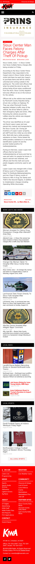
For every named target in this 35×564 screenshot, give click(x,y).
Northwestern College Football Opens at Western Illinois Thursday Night (17, 450)
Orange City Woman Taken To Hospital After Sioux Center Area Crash (16, 264)
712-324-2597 (13, 544)
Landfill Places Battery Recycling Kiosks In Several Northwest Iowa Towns (16, 367)
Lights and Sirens (7, 41)
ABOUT (5, 500)
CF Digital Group (24, 550)
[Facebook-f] (5, 559)
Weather (22, 470)
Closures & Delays (27, 2)
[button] (2, 12)
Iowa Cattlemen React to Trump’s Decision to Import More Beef (20, 392)
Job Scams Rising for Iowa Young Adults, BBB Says (20, 383)
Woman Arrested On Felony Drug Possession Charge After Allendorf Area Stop (17, 232)
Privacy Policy (8, 550)
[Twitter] (9, 559)
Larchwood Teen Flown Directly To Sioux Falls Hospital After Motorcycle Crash (17, 296)
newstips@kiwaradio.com (20, 553)
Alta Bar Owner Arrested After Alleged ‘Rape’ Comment (15, 326)
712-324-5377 (17, 545)
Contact (6, 518)
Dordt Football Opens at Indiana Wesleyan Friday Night (16, 424)
